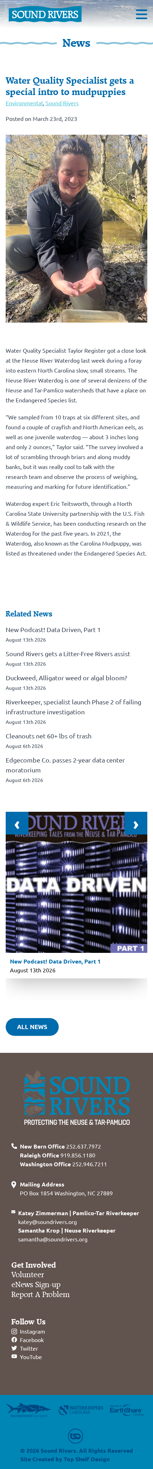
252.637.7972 (60, 1146)
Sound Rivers (62, 102)
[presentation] (17, 823)
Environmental (24, 102)
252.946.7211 (63, 1163)
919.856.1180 (57, 1154)
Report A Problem (40, 1294)
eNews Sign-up (35, 1284)
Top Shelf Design (87, 1459)
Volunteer (27, 1274)
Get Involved (33, 1265)
